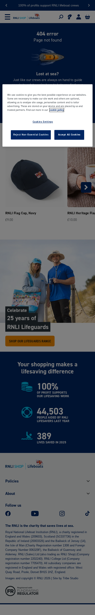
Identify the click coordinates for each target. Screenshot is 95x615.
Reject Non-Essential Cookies (30, 134)
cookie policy (57, 109)
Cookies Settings (43, 121)
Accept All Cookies (69, 134)
